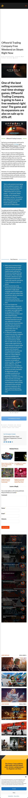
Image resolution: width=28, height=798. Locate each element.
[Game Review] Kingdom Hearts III (14, 542)
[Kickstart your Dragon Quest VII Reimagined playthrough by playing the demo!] (14, 686)
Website (3, 519)
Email (3, 513)
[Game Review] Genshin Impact (10, 547)
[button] (26, 777)
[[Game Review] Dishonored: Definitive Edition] (14, 750)
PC (17, 57)
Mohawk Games (5, 426)
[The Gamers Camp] (2, 6)
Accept (14, 788)
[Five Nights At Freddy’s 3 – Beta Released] (21, 460)
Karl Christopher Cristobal (8, 56)
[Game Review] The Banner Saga (10, 590)
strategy (16, 144)
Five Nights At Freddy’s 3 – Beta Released (20, 463)
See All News (22, 655)
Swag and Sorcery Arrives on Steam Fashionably (5, 481)
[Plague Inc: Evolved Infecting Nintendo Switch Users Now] (21, 477)
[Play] (14, 128)
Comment (4, 495)
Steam (13, 427)
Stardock (9, 427)
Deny (14, 792)
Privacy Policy (16, 796)
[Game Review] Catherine (8, 573)
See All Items (22, 704)
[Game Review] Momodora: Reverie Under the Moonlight (11, 599)
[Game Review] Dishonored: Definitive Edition (9, 556)
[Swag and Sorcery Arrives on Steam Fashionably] (7, 477)
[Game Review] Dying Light (9, 581)
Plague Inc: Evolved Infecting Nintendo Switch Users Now (19, 481)
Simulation (4, 427)
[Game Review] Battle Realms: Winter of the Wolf (9, 608)
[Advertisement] (14, 23)
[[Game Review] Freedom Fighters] (14, 735)
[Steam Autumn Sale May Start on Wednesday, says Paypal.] (7, 460)
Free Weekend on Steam (14, 418)
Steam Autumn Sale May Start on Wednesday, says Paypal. (7, 464)
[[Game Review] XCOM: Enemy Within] (14, 719)
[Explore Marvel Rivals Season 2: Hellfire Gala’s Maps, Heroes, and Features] (14, 702)
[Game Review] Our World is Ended (11, 564)
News (15, 57)
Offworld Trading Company (15, 426)
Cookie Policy (10, 796)
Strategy (17, 427)
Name (3, 508)
